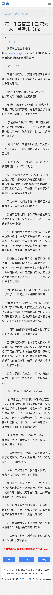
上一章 (12, 37)
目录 (26, 559)
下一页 (12, 41)
